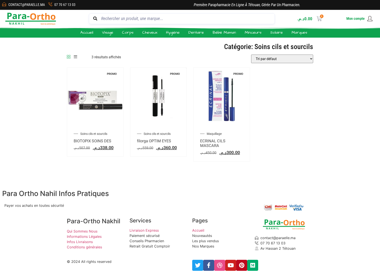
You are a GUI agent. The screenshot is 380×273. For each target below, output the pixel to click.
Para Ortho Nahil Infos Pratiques (55, 193)
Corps (127, 32)
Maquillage (214, 133)
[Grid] (68, 57)
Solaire (276, 32)
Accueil (86, 32)
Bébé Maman (224, 32)
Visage (107, 32)
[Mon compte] (370, 18)
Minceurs (253, 32)
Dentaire (196, 32)
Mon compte (355, 18)
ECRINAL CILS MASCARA (212, 143)
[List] (75, 57)
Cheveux (149, 32)
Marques (299, 32)
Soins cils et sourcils (93, 133)
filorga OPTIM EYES (154, 141)
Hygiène (173, 32)
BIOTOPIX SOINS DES (92, 141)
